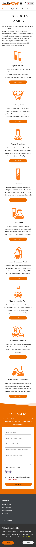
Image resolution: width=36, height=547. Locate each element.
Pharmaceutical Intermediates (18, 380)
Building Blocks (18, 105)
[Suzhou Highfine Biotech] (10, 3)
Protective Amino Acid (18, 262)
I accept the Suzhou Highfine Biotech (19, 478)
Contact (18, 484)
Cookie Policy (27, 537)
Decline (28, 542)
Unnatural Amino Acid (18, 301)
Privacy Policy (12, 479)
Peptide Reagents (18, 65)
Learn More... (18, 82)
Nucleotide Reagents (18, 340)
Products (5, 501)
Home (3, 8)
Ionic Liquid (18, 223)
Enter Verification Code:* (12, 467)
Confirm (8, 542)
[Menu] (21, 3)
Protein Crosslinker (18, 144)
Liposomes (18, 183)
